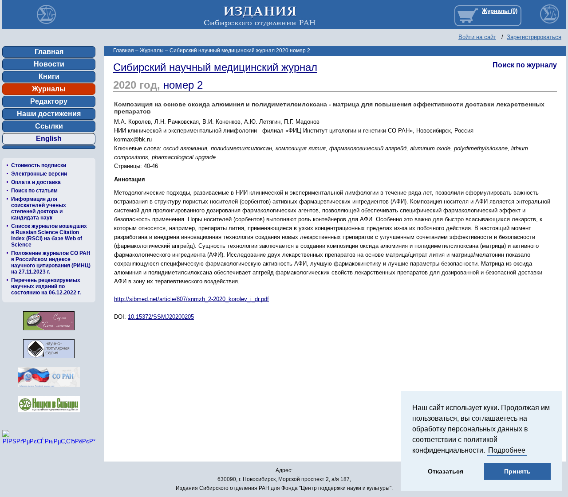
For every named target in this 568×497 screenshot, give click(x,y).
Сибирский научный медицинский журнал (215, 67)
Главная (49, 51)
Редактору (48, 101)
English (49, 138)
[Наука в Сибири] (49, 414)
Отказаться (445, 471)
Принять (517, 471)
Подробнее (506, 450)
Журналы (49, 89)
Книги (49, 76)
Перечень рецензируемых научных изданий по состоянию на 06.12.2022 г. (46, 286)
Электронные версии (39, 174)
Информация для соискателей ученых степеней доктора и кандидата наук (38, 208)
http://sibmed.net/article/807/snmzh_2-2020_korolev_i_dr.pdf (191, 299)
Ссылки (49, 126)
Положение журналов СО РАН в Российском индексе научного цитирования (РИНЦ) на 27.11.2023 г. (51, 262)
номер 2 (183, 85)
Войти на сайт (477, 37)
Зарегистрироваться (534, 37)
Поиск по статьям (34, 191)
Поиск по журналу (525, 65)
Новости (49, 64)
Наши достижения (49, 113)
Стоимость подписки (38, 165)
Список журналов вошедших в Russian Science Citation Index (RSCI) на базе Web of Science (49, 235)
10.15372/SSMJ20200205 (161, 316)
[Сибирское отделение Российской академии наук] (49, 389)
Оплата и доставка (36, 182)
